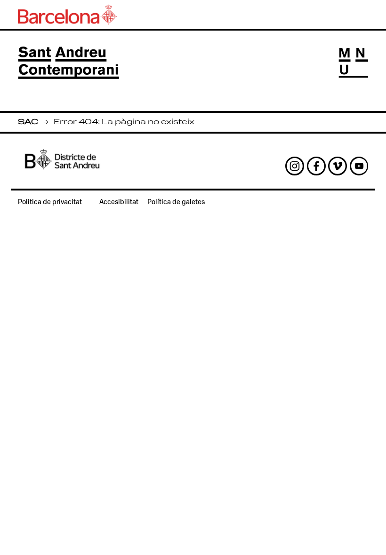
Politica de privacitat (50, 202)
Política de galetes (176, 202)
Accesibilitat (118, 202)
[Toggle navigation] (353, 63)
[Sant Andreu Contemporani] (68, 62)
